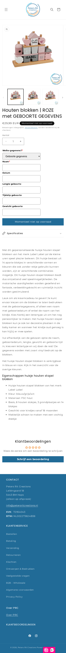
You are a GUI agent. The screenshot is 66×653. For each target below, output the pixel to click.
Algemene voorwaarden (20, 589)
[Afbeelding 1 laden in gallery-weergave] (15, 97)
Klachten (11, 562)
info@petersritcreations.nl (22, 505)
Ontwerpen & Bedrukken (20, 568)
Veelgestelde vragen (17, 575)
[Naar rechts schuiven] (62, 97)
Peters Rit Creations (27, 647)
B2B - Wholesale (15, 582)
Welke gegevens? (12, 150)
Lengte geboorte (11, 184)
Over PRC (12, 614)
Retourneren (13, 555)
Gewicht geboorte (12, 206)
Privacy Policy (14, 596)
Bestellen (11, 534)
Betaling (11, 541)
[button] (6, 9)
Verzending (12, 548)
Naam (6, 161)
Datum (6, 173)
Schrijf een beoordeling (33, 459)
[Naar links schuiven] (3, 97)
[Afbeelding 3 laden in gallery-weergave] (50, 97)
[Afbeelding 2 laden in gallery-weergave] (33, 97)
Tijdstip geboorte (12, 195)
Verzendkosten (31, 128)
